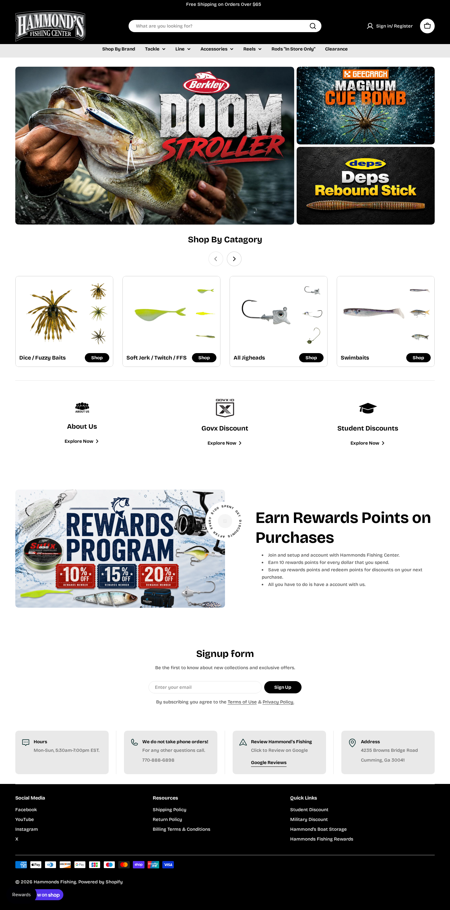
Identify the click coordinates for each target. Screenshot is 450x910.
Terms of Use (242, 702)
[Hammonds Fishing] (154, 146)
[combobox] (225, 26)
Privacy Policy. (278, 702)
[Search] (313, 26)
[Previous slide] (215, 259)
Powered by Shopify (100, 882)
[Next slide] (234, 259)
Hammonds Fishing (55, 882)
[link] (98, 290)
